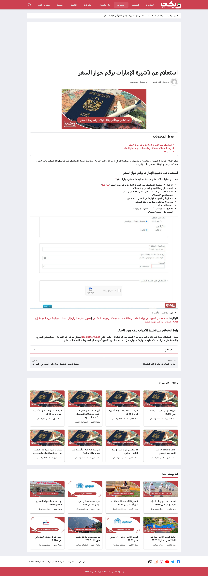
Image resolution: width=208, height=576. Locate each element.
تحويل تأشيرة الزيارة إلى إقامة (76, 318)
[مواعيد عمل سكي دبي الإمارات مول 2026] (85, 497)
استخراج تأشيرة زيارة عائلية (157, 321)
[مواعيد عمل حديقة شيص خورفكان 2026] (85, 533)
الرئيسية (174, 15)
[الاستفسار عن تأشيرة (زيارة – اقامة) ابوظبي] (123, 446)
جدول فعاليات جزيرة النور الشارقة (159, 364)
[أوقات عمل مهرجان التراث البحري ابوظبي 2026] (160, 497)
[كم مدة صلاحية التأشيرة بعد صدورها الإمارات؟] (85, 446)
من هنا (105, 185)
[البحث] (29, 5)
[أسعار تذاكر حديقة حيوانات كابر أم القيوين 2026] (123, 497)
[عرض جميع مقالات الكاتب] (174, 81)
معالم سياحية (82, 509)
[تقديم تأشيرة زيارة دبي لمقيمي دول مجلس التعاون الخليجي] (47, 446)
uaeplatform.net (90, 337)
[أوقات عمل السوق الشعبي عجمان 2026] (47, 497)
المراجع (168, 151)
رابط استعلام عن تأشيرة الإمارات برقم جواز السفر (149, 148)
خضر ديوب (156, 82)
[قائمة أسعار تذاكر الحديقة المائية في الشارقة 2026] (160, 533)
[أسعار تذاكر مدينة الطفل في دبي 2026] (47, 533)
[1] (115, 179)
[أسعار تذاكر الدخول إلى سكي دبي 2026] (123, 533)
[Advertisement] (104, 46)
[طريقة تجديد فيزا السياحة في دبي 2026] (160, 408)
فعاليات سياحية (157, 509)
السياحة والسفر (158, 15)
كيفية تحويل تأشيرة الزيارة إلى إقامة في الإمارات (55, 364)
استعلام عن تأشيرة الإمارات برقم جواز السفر (151, 144)
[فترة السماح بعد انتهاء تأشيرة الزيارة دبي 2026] (47, 408)
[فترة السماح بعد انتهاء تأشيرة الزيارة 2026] (123, 408)
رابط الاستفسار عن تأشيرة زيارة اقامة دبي (112, 318)
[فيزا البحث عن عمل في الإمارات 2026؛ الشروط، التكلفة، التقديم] (85, 408)
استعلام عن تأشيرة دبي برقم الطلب (151, 318)
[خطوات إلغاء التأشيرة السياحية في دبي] (160, 446)
